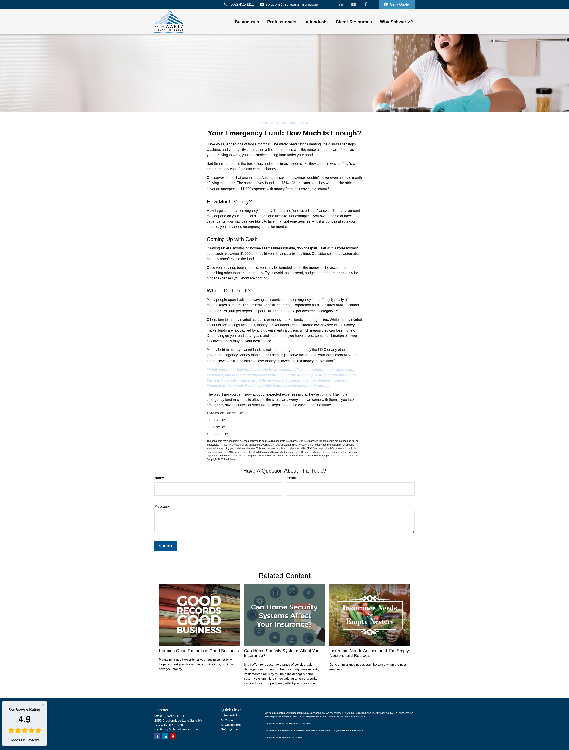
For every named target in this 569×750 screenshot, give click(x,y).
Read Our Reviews (24, 724)
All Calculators (231, 724)
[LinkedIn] (341, 4)
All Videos (227, 720)
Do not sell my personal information (346, 716)
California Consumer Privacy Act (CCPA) (376, 713)
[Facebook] (366, 4)
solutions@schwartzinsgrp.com (292, 4)
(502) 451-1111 (241, 4)
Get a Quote (399, 4)
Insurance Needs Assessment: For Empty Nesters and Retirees (369, 653)
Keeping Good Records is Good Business (199, 650)
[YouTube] (354, 4)
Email (291, 478)
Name (159, 478)
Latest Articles (230, 715)
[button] (247, 21)
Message (161, 506)
